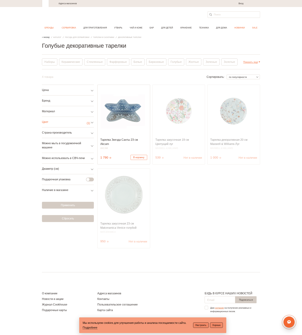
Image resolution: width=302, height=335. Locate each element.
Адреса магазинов (68, 3)
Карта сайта (105, 310)
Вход (241, 3)
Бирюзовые (156, 61)
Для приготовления (95, 28)
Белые (138, 61)
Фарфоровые (118, 61)
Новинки (239, 28)
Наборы (49, 61)
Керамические (71, 61)
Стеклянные (95, 61)
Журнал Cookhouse (54, 304)
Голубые (176, 61)
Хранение (186, 28)
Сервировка (69, 28)
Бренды (49, 28)
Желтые (193, 61)
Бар (152, 28)
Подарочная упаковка (56, 179)
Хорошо (216, 325)
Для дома (221, 28)
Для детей (167, 28)
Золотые (229, 61)
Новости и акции (52, 298)
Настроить (200, 325)
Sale (254, 28)
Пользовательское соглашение (117, 304)
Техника (204, 28)
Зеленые (211, 61)
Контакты (103, 298)
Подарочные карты (54, 310)
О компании (49, 293)
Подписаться (246, 300)
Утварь (118, 28)
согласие (219, 308)
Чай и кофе (136, 28)
